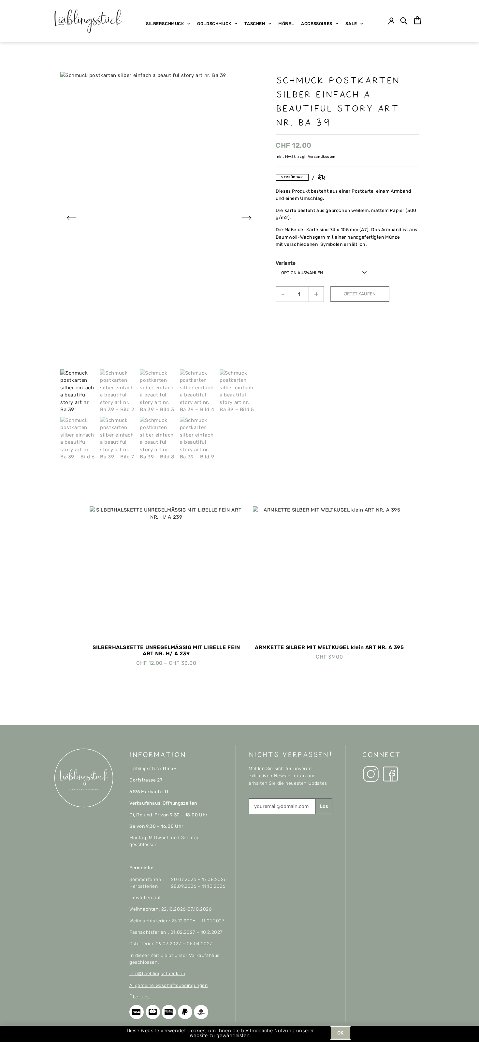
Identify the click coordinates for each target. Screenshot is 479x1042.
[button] (404, 21)
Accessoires (316, 23)
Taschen (254, 23)
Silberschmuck (165, 23)
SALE (351, 23)
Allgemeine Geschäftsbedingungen (168, 985)
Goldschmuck (214, 23)
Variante (285, 263)
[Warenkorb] (417, 20)
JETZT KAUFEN (360, 294)
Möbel (286, 23)
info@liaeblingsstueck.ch (157, 973)
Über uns (139, 997)
